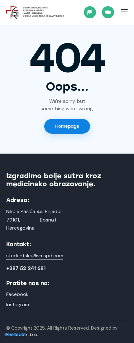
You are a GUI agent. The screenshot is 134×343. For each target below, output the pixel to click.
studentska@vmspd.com (34, 255)
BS (8, 334)
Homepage (67, 126)
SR (22, 334)
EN (15, 334)
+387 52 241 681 (25, 268)
